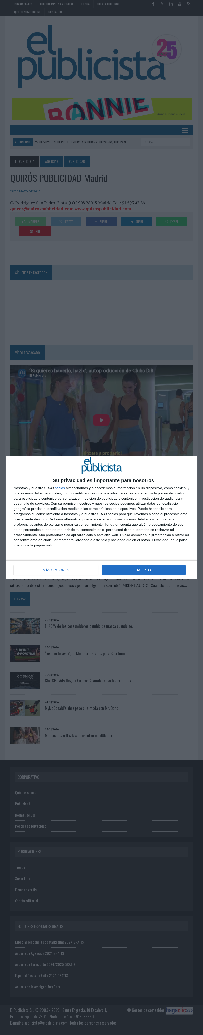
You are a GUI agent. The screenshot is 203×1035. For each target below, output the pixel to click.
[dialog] (101, 517)
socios (60, 488)
